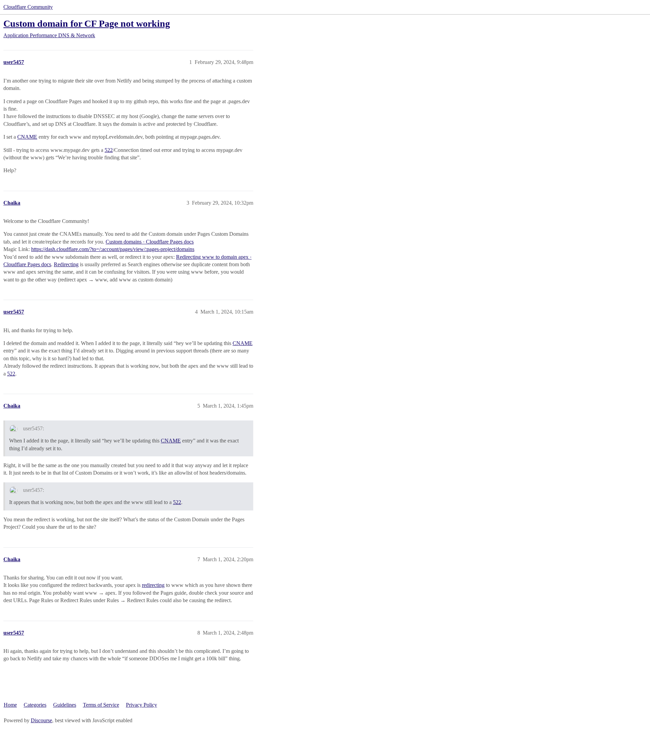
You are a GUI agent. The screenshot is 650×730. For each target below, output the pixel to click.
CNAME (27, 137)
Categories (35, 705)
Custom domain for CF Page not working (86, 23)
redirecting (153, 585)
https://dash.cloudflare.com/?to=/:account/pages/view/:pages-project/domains (112, 249)
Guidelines (64, 705)
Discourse (41, 720)
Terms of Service (101, 705)
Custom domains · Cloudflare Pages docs (150, 242)
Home (10, 705)
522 (109, 150)
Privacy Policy (141, 705)
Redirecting (66, 264)
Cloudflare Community (28, 7)
